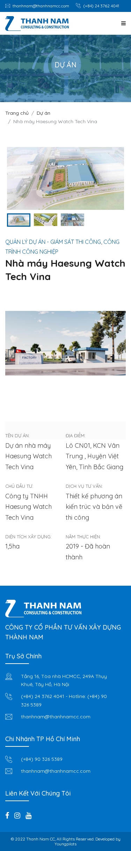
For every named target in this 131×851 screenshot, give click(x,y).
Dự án (43, 113)
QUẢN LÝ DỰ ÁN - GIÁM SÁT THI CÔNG (53, 241)
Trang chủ (17, 113)
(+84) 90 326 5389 (42, 759)
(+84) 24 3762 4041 (101, 5)
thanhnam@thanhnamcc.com (41, 5)
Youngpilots (65, 843)
